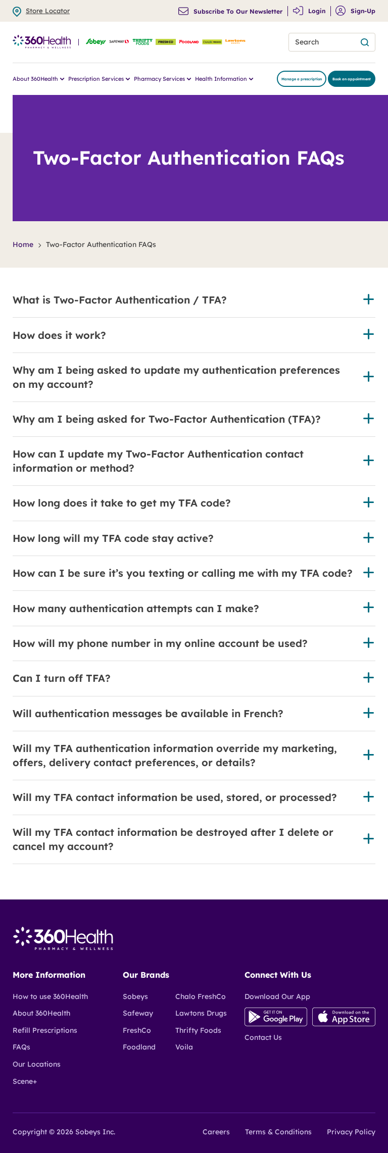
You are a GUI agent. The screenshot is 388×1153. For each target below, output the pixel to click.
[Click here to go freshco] (166, 42)
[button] (194, 300)
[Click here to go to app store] (343, 1023)
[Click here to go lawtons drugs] (235, 42)
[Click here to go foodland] (189, 42)
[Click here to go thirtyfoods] (142, 42)
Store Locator (48, 11)
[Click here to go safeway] (119, 42)
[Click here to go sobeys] (96, 42)
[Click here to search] (365, 42)
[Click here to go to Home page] (63, 947)
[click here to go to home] (42, 42)
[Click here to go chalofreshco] (212, 42)
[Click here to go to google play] (276, 1023)
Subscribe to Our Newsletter (237, 12)
